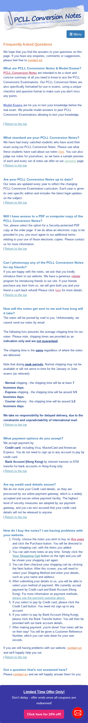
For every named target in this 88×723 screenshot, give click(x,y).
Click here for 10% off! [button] (44, 714)
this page (77, 539)
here (61, 151)
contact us (35, 60)
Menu (77, 34)
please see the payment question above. (38, 598)
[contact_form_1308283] (77, 712)
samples (70, 161)
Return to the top (16, 124)
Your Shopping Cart (26, 556)
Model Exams (12, 105)
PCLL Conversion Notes (20, 73)
